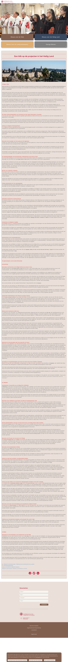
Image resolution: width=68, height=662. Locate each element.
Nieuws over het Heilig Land (51, 37)
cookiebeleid (38, 657)
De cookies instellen (49, 660)
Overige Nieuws (51, 44)
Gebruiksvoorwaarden (34, 625)
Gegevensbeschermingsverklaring (34, 627)
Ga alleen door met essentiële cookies (17, 660)
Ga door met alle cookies (35, 660)
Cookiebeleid (34, 629)
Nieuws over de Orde (17, 37)
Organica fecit (34, 634)
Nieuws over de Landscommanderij (17, 44)
